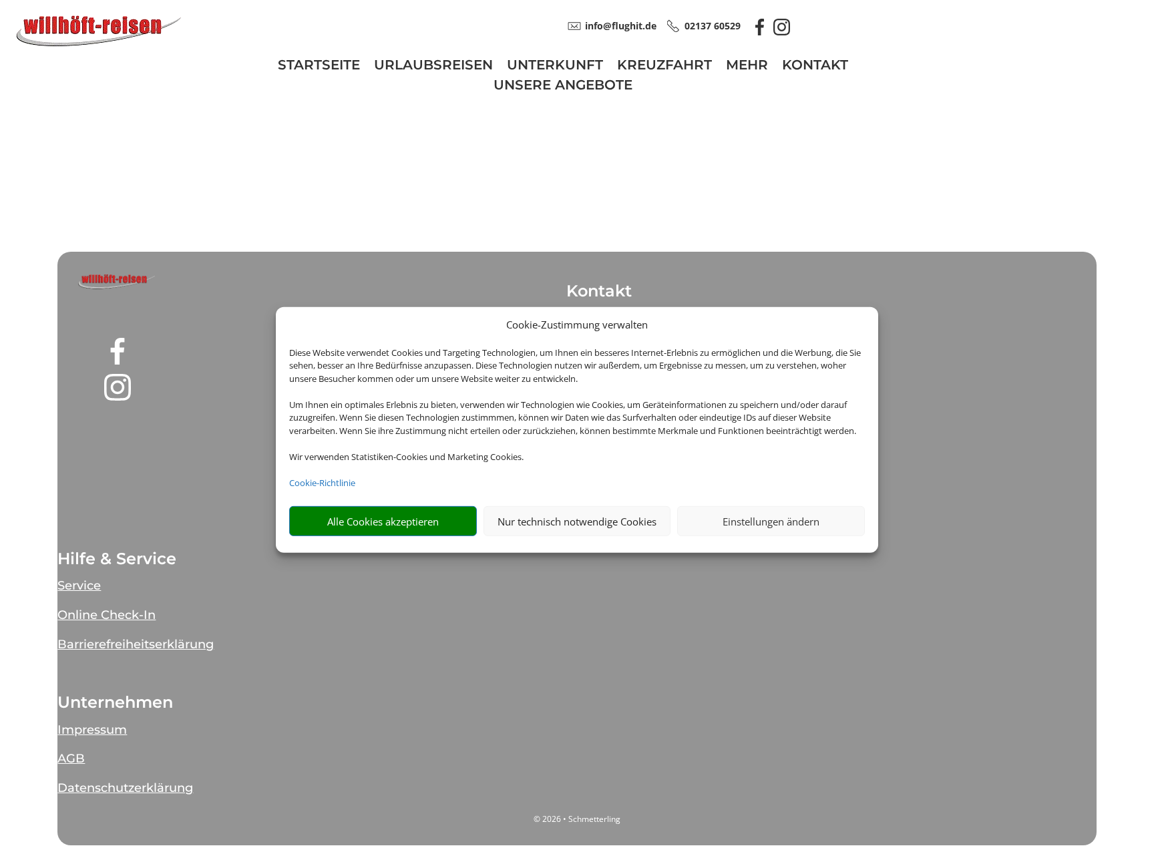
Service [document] (79, 585)
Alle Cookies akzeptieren (383, 521)
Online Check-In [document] (106, 615)
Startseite (319, 66)
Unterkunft (555, 66)
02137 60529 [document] (713, 25)
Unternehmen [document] (115, 702)
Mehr (747, 66)
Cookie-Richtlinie (322, 483)
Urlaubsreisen (433, 66)
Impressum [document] (92, 729)
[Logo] (99, 44)
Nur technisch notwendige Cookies (577, 521)
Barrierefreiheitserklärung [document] (135, 644)
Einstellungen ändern (771, 521)
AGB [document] (71, 758)
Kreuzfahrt (664, 66)
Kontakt (815, 66)
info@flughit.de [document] (620, 25)
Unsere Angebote (563, 86)
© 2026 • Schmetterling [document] (577, 819)
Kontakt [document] (599, 291)
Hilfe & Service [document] (116, 559)
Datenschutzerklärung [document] (125, 788)
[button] (117, 282)
